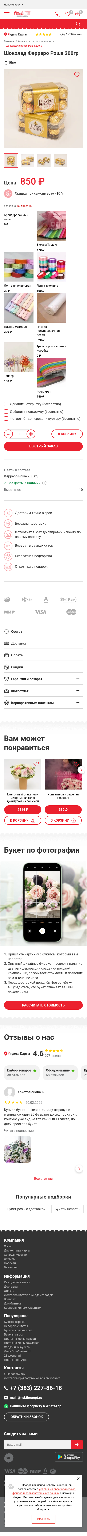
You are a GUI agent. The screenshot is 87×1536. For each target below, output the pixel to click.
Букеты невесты (67, 1209)
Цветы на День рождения (21, 1343)
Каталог (22, 41)
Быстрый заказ (43, 446)
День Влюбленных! (17, 1351)
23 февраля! (12, 1355)
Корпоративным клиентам (22, 1307)
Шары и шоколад (41, 41)
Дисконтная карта (17, 1250)
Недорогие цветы (16, 1326)
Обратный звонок (27, 1417)
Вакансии (10, 1267)
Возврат (10, 1299)
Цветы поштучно (15, 1359)
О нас (8, 1246)
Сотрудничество (15, 1254)
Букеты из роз (14, 1334)
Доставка (11, 1286)
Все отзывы (43, 1179)
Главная (9, 41)
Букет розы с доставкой (26, 1209)
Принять (43, 1519)
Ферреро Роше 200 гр (20, 476)
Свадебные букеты (17, 1347)
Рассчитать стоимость (43, 1005)
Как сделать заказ (17, 1282)
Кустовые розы (14, 1321)
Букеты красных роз (18, 1330)
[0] (68, 14)
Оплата (9, 1290)
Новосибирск (12, 4)
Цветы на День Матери (20, 1338)
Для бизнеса (12, 1303)
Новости (10, 1263)
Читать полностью (19, 1131)
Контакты (14, 1367)
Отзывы (9, 1259)
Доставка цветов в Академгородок (28, 1295)
